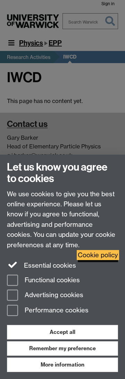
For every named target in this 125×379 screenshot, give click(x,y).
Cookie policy (98, 255)
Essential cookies (49, 265)
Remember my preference (62, 348)
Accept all (62, 332)
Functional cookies (51, 280)
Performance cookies (56, 311)
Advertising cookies (53, 295)
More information (62, 364)
